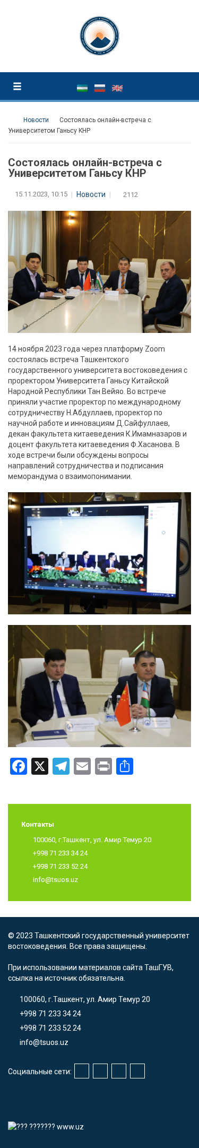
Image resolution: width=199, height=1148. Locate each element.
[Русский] (100, 87)
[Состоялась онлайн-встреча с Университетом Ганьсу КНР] (99, 553)
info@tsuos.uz (55, 880)
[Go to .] (13, 120)
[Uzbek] (83, 87)
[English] (117, 87)
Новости (91, 194)
